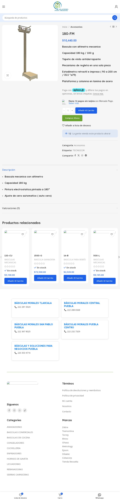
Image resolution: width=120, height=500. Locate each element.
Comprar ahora (72, 118)
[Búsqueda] (114, 17)
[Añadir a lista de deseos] (22, 234)
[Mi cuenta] (116, 7)
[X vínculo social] (78, 155)
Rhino (65, 438)
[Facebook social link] (75, 155)
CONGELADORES (15, 442)
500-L (96, 255)
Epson (65, 450)
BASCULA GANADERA (44, 259)
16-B (66, 255)
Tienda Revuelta (70, 461)
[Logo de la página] (59, 6)
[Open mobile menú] (4, 7)
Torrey (65, 434)
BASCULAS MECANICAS (10, 261)
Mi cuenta (67, 400)
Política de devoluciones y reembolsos (81, 390)
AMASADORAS (14, 426)
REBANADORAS (15, 469)
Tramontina (68, 431)
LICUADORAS (13, 463)
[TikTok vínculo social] (25, 410)
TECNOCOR (79, 150)
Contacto (66, 411)
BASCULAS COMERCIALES (20, 432)
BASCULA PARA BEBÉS (75, 259)
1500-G (38, 255)
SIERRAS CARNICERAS (18, 474)
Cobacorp (67, 457)
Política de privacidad (73, 395)
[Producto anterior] (110, 26)
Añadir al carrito (86, 110)
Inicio (64, 26)
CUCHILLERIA (13, 448)
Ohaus (65, 442)
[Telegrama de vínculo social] (86, 155)
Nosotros (66, 406)
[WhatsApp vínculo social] (82, 155)
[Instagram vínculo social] (14, 410)
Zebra (65, 427)
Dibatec (66, 453)
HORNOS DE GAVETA (17, 458)
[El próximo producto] (116, 26)
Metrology (67, 446)
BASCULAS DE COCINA (18, 437)
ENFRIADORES (14, 453)
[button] (15, 281)
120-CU (8, 255)
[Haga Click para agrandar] (7, 75)
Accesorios (76, 26)
